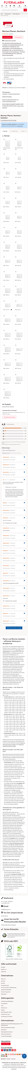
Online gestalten (18, 37)
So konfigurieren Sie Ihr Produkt (8, 120)
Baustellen (18, 649)
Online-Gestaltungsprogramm (16, 843)
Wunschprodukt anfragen (9, 417)
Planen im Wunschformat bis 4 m (10, 99)
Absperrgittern (6, 651)
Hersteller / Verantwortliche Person (11, 94)
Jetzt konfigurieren (7, 37)
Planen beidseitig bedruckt (9, 101)
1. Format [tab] (4, 131)
